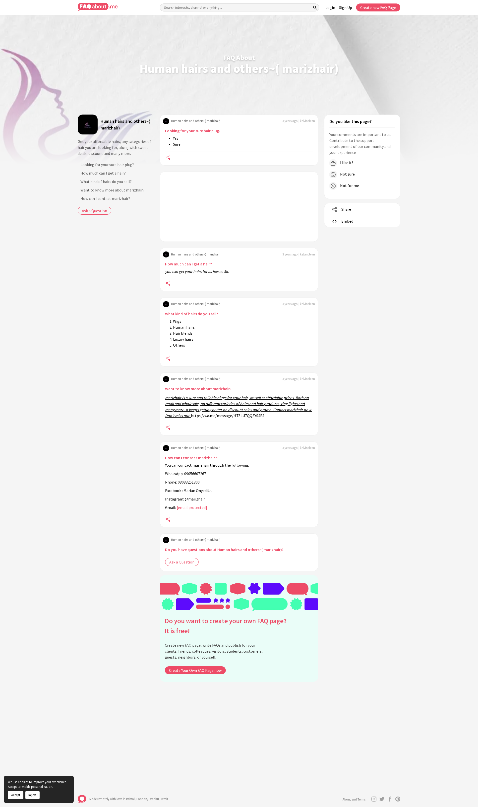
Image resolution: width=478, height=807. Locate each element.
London (141, 799)
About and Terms (354, 799)
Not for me (349, 185)
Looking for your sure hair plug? (107, 164)
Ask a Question (94, 210)
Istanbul (154, 799)
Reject (32, 795)
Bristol (130, 799)
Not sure (347, 174)
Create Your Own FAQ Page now (195, 670)
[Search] (315, 7)
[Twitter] (381, 799)
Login (330, 7)
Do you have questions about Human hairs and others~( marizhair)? (224, 549)
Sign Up (345, 7)
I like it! (346, 162)
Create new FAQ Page (378, 7)
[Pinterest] (397, 799)
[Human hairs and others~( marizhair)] (88, 124)
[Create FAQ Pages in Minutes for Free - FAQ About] (98, 7)
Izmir (164, 799)
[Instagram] (373, 799)
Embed (347, 221)
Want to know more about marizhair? (112, 189)
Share (346, 209)
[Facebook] (389, 799)
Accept (15, 795)
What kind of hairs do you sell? (106, 181)
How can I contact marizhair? (105, 198)
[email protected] (192, 507)
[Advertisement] (239, 207)
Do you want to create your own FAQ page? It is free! (226, 626)
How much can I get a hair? (103, 173)
